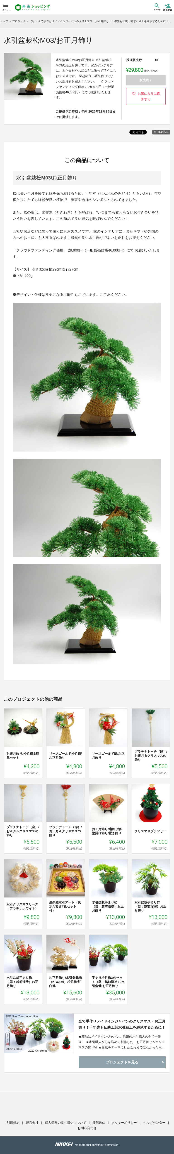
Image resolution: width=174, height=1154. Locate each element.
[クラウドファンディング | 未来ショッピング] (32, 7)
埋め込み (163, 132)
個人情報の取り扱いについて (65, 1122)
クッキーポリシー (124, 1122)
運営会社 (32, 1122)
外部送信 (98, 1122)
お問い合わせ (87, 1128)
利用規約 (13, 1122)
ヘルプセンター (154, 1122)
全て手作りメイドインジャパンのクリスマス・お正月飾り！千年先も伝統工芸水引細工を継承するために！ (121, 1024)
